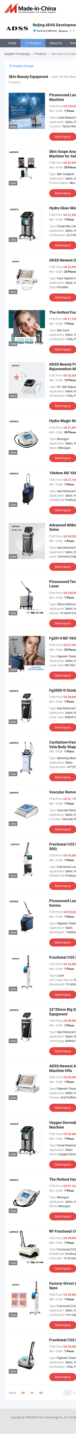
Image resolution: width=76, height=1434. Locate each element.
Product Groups (23, 66)
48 (41, 1393)
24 (22, 1392)
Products (35, 43)
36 (32, 1393)
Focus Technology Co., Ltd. (53, 1417)
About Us (56, 43)
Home (12, 43)
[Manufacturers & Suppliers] (30, 8)
